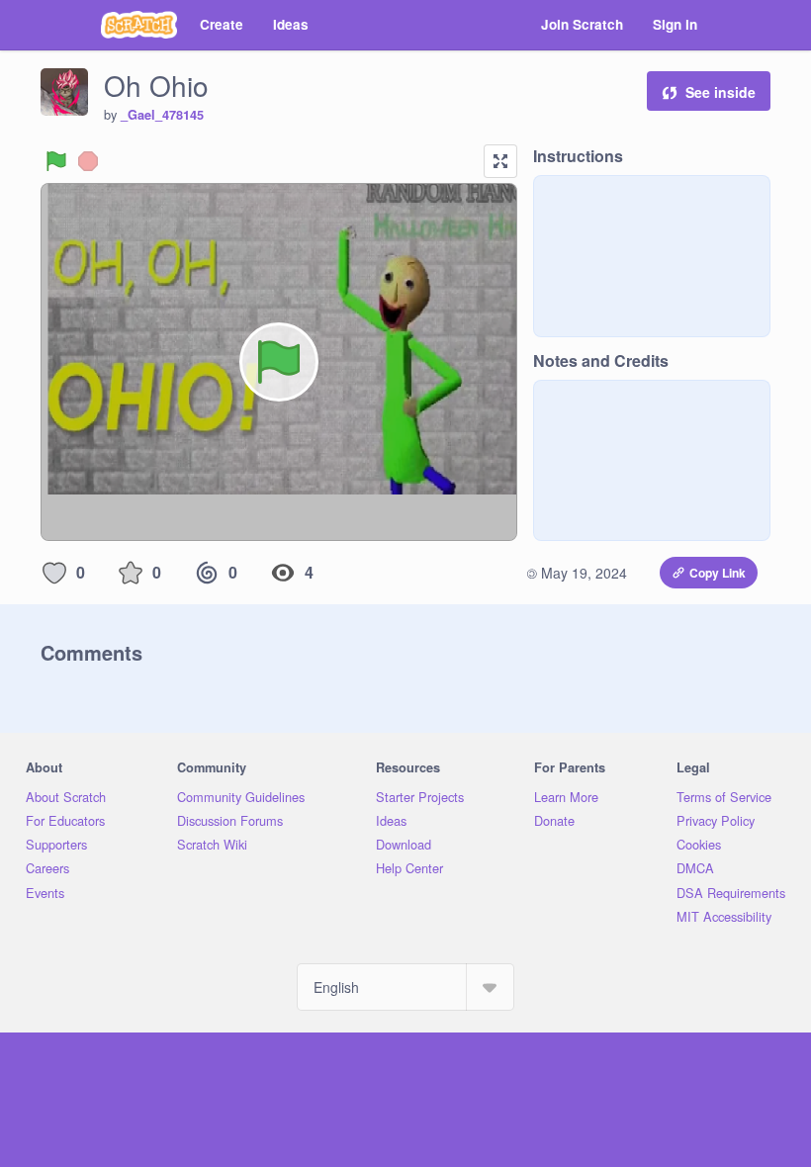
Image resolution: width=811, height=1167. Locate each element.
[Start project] (56, 161)
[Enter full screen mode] (500, 161)
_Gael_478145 (162, 115)
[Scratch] (139, 24)
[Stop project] (88, 161)
